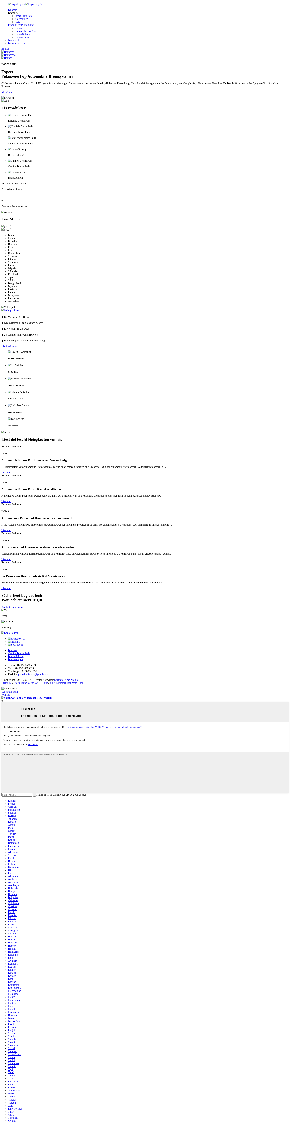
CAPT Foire (41, 682)
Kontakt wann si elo (12, 607)
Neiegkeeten (14, 40)
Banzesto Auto (75, 682)
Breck (17, 682)
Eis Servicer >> (9, 346)
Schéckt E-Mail (9, 691)
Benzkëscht (27, 682)
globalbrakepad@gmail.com (33, 674)
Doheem (12, 9)
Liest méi (6, 472)
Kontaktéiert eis (16, 43)
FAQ (17, 21)
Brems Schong (22, 34)
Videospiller (21, 18)
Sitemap (58, 679)
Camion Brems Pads (25, 31)
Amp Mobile (71, 679)
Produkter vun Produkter (21, 24)
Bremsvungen (22, 37)
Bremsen (19, 28)
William (5, 694)
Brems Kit (6, 682)
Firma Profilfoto (23, 15)
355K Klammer (58, 682)
